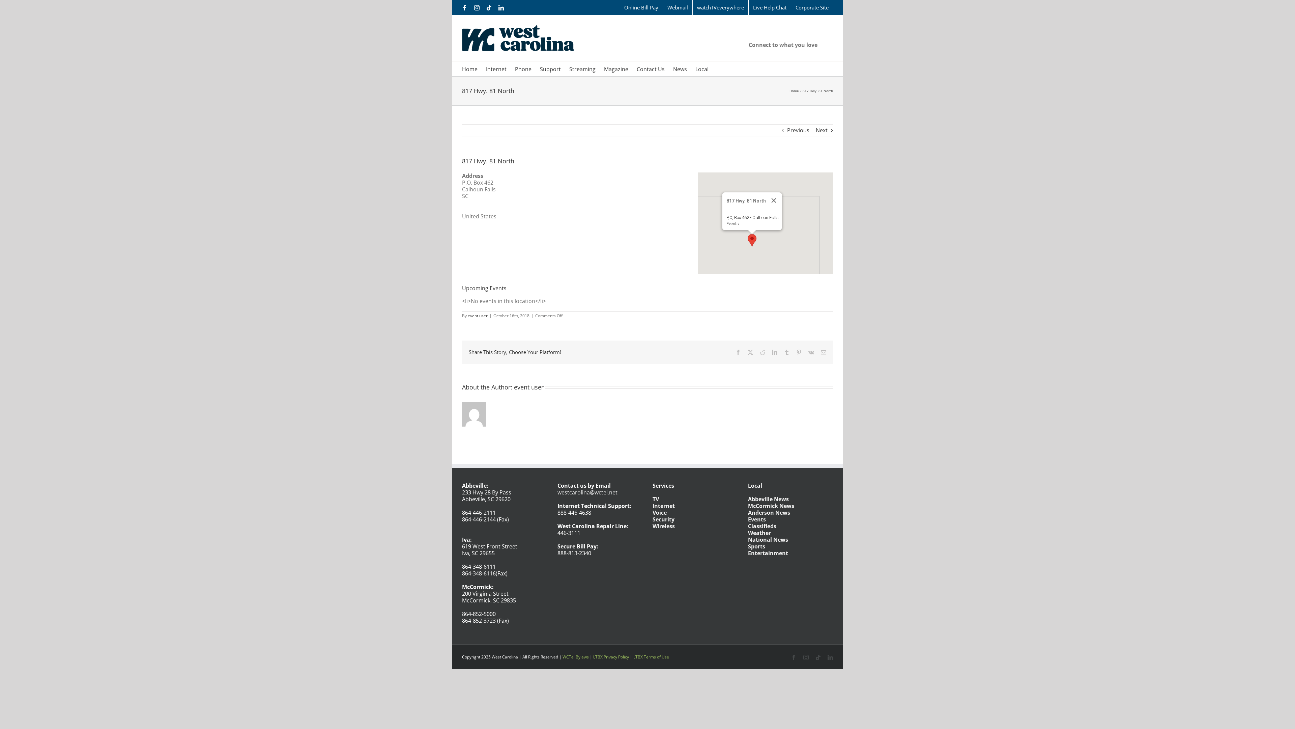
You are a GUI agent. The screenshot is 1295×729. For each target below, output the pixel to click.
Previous (798, 130)
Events (732, 223)
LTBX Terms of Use (651, 657)
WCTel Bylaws (576, 657)
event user (478, 316)
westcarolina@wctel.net (587, 492)
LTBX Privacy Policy (611, 657)
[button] (752, 240)
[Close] (774, 200)
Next (822, 130)
